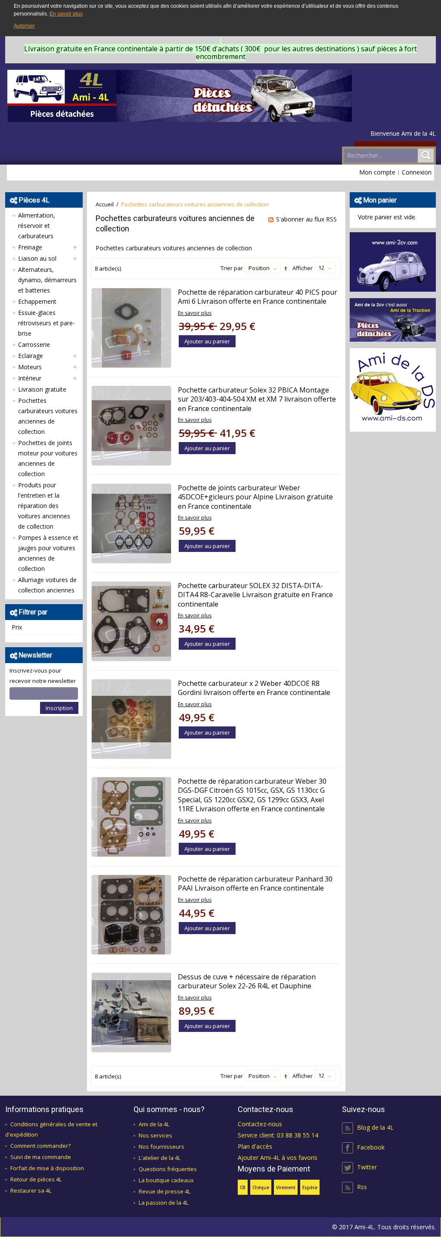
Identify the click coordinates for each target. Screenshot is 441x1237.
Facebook (371, 1147)
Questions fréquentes (168, 1169)
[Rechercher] (426, 155)
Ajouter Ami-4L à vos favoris (277, 1157)
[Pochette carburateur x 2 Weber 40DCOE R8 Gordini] (131, 719)
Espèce (309, 1187)
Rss (362, 1187)
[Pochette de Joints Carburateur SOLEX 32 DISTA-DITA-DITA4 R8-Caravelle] (131, 621)
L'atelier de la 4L (159, 1158)
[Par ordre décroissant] (284, 269)
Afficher (302, 268)
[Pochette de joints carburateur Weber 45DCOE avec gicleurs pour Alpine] (131, 523)
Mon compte (377, 172)
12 (321, 267)
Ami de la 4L (154, 1124)
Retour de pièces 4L (36, 1179)
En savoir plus (66, 14)
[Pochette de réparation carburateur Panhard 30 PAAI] (131, 915)
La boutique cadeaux (166, 1180)
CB (242, 1187)
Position (259, 268)
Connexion (417, 172)
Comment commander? (40, 1146)
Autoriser (24, 26)
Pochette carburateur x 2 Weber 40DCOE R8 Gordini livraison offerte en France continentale (254, 688)
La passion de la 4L (163, 1202)
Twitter (367, 1167)
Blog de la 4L (375, 1127)
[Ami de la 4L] (179, 96)
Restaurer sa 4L (30, 1190)
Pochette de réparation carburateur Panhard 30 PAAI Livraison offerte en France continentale (255, 883)
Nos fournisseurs (161, 1146)
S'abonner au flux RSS (306, 219)
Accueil (105, 204)
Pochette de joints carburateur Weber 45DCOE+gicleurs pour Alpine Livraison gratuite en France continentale (255, 497)
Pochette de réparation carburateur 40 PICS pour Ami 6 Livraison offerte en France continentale (257, 296)
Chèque (260, 1187)
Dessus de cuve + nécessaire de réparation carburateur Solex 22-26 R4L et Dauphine (247, 981)
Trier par (231, 268)
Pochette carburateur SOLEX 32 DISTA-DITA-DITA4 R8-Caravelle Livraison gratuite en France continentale (255, 595)
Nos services (155, 1135)
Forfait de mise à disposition (47, 1168)
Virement (285, 1187)
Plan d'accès (255, 1146)
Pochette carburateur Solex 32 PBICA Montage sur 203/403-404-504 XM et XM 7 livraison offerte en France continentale (257, 399)
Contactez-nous (260, 1124)
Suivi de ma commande (40, 1157)
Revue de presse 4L (164, 1191)
